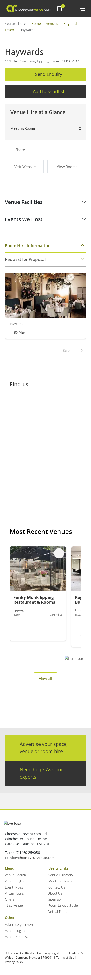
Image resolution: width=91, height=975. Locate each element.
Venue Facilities (23, 202)
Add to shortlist (48, 91)
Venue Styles (15, 881)
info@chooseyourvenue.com (32, 857)
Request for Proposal (25, 259)
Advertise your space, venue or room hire (44, 748)
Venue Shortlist (16, 936)
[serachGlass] (71, 8)
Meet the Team (60, 881)
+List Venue (14, 905)
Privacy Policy (14, 962)
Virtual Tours (14, 893)
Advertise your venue (21, 924)
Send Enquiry (48, 74)
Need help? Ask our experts (41, 773)
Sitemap (54, 899)
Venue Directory (60, 875)
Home (36, 23)
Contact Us (56, 887)
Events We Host (23, 219)
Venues (52, 23)
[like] (59, 553)
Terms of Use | (66, 957)
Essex (9, 29)
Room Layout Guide (63, 905)
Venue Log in (15, 930)
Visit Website (25, 166)
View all (45, 678)
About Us (55, 893)
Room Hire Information (27, 245)
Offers (9, 899)
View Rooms (67, 166)
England (70, 23)
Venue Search (15, 875)
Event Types (14, 887)
